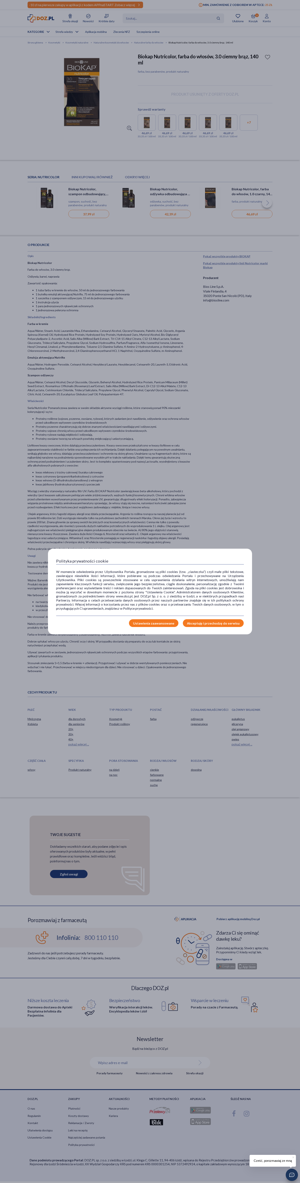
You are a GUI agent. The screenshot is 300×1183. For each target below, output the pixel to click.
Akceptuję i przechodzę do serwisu (213, 623)
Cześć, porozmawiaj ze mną (273, 1160)
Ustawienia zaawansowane (153, 623)
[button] (292, 1175)
